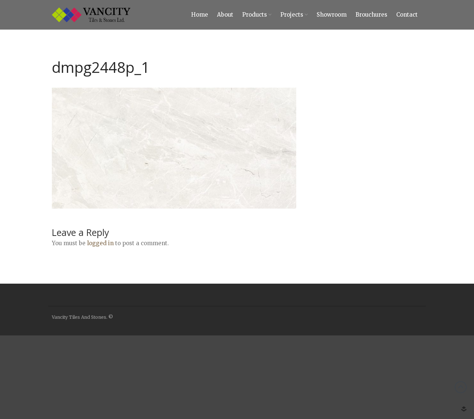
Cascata (406, 407)
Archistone (409, 353)
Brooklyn (408, 396)
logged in (100, 243)
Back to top (461, 387)
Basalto (406, 385)
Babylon (406, 375)
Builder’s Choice (415, 342)
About (225, 14)
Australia (407, 363)
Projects (291, 14)
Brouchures (371, 14)
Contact (407, 14)
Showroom (332, 14)
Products (254, 14)
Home (199, 14)
